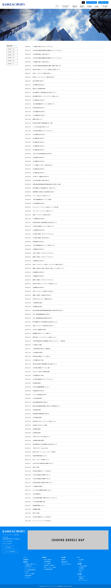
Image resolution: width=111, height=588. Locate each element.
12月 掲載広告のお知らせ (39, 111)
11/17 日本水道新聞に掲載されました (42, 490)
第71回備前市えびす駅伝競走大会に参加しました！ (45, 322)
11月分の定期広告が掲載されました (41, 478)
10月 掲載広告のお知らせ (39, 134)
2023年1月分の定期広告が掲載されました (43, 463)
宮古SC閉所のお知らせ (38, 81)
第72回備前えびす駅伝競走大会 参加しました (44, 188)
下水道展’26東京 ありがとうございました (43, 46)
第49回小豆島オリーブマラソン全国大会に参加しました (46, 69)
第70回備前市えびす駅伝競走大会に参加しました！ (45, 444)
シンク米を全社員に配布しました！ (41, 127)
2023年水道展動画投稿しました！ (41, 387)
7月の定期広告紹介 (37, 398)
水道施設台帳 (28, 565)
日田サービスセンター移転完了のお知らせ (43, 291)
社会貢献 (81, 559)
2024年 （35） (11, 55)
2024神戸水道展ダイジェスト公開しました (43, 226)
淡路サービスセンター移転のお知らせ (42, 215)
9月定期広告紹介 (37, 383)
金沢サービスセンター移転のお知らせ (42, 73)
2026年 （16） (11, 49)
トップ (24, 557)
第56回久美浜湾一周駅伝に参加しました (43, 482)
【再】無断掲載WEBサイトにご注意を (42, 199)
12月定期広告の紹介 (38, 352)
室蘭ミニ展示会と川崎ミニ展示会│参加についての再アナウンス (48, 268)
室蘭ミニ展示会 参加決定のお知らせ (42, 295)
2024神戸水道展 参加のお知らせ (41, 237)
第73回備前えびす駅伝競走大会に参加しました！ (45, 92)
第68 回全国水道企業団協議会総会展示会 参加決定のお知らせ (48, 310)
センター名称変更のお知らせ (40, 394)
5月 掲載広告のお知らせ (39, 157)
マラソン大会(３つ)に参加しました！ (42, 195)
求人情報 (79, 574)
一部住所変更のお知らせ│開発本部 (41, 348)
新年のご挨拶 (36, 467)
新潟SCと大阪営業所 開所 (39, 88)
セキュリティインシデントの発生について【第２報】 (46, 207)
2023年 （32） (11, 57)
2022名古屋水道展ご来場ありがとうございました (45, 498)
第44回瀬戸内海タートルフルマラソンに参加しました (46, 96)
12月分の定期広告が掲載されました (41, 475)
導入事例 (63, 557)
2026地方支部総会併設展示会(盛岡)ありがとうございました (47, 50)
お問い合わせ (64, 561)
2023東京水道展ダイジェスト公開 (41, 368)
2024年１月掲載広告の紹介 (39, 329)
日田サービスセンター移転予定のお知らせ (43, 325)
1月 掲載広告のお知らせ (39, 100)
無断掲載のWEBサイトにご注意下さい (42, 333)
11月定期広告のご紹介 (38, 360)
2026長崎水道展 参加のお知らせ (41, 54)
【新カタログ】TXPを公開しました (41, 436)
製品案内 (25, 561)
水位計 (26, 571)
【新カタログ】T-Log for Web (40, 448)
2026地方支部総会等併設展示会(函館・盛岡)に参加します (47, 65)
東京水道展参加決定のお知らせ (40, 402)
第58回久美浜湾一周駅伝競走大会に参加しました (45, 222)
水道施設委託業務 (48, 569)
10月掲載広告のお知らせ (39, 230)
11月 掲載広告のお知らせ (39, 115)
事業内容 (44, 557)
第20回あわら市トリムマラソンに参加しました (44, 421)
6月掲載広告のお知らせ (38, 272)
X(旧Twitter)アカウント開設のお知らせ (43, 299)
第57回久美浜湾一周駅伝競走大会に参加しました (45, 364)
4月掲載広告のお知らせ (38, 287)
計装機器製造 (47, 561)
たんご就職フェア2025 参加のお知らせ (43, 165)
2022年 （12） (11, 60)
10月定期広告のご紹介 (38, 375)
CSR (78, 557)
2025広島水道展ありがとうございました (43, 130)
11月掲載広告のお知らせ (39, 218)
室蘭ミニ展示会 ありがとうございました (43, 257)
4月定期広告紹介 (37, 429)
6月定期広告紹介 (37, 410)
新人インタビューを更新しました (41, 459)
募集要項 (81, 578)
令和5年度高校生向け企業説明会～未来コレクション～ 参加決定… (49, 341)
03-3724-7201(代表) (7, 541)
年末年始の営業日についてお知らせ (41, 356)
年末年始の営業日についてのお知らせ (42, 471)
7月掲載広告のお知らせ (38, 260)
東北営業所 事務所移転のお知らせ (41, 413)
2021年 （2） (11, 63)
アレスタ (27, 577)
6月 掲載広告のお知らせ (39, 150)
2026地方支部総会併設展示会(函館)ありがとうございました (47, 58)
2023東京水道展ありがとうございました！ (43, 379)
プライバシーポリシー (66, 564)
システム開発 (47, 563)
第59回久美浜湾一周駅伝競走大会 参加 (43, 123)
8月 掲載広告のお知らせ (39, 142)
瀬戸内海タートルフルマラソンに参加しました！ (45, 337)
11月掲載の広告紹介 (38, 486)
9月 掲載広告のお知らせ (39, 138)
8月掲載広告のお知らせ (38, 249)
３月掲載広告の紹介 (38, 302)
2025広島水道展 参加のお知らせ (41, 180)
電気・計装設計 (48, 559)
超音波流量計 (28, 575)
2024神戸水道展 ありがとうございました (43, 234)
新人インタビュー (83, 580)
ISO (80, 561)
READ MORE (8, 547)
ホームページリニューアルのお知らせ (42, 520)
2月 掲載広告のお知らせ (39, 85)
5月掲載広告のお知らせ (38, 276)
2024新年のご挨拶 (37, 345)
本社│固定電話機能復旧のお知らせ (41, 314)
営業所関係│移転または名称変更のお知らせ (44, 192)
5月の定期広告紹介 (37, 417)
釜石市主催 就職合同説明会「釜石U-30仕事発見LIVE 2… (47, 406)
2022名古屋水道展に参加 (39, 501)
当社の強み (26, 559)
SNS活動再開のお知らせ (39, 203)
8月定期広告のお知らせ (38, 390)
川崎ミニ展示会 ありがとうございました (43, 253)
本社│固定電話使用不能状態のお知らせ (42, 318)
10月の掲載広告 (37, 494)
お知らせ (63, 559)
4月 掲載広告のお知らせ (39, 161)
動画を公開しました (38, 119)
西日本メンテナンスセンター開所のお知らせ (44, 77)
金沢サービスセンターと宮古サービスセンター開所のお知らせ (48, 264)
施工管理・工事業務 (49, 565)
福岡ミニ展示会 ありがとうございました (43, 280)
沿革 (80, 571)
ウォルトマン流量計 (30, 573)
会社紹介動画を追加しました (40, 455)
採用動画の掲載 (36, 509)
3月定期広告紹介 (37, 432)
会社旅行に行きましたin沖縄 (40, 425)
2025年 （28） (11, 52)
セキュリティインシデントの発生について (43, 211)
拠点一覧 (81, 569)
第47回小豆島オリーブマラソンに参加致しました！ (45, 283)
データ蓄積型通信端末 (30, 569)
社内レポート (82, 576)
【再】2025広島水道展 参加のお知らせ (42, 153)
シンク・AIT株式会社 (10, 551)
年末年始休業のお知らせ (39, 107)
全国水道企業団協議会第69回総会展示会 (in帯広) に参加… (47, 184)
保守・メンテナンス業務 (50, 567)
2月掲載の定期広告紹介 (38, 440)
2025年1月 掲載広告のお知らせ (41, 176)
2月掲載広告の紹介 (37, 306)
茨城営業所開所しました (39, 505)
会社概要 (79, 563)
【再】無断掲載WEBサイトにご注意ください (44, 104)
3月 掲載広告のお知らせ (39, 169)
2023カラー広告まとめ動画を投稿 (41, 371)
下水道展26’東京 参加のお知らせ (41, 62)
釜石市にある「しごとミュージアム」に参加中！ (45, 452)
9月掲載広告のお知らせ (38, 241)
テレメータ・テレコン (30, 567)
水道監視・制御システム (31, 564)
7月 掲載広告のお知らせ (39, 146)
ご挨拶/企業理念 (83, 565)
